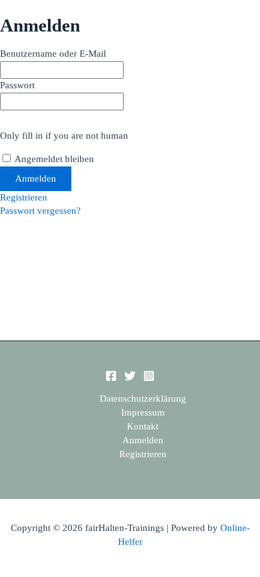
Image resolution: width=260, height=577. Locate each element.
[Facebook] (111, 378)
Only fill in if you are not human (64, 136)
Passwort (17, 85)
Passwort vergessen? (40, 211)
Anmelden (142, 440)
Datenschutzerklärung (143, 398)
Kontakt (142, 426)
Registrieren (23, 197)
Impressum (143, 412)
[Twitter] (130, 378)
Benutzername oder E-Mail (53, 54)
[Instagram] (149, 378)
